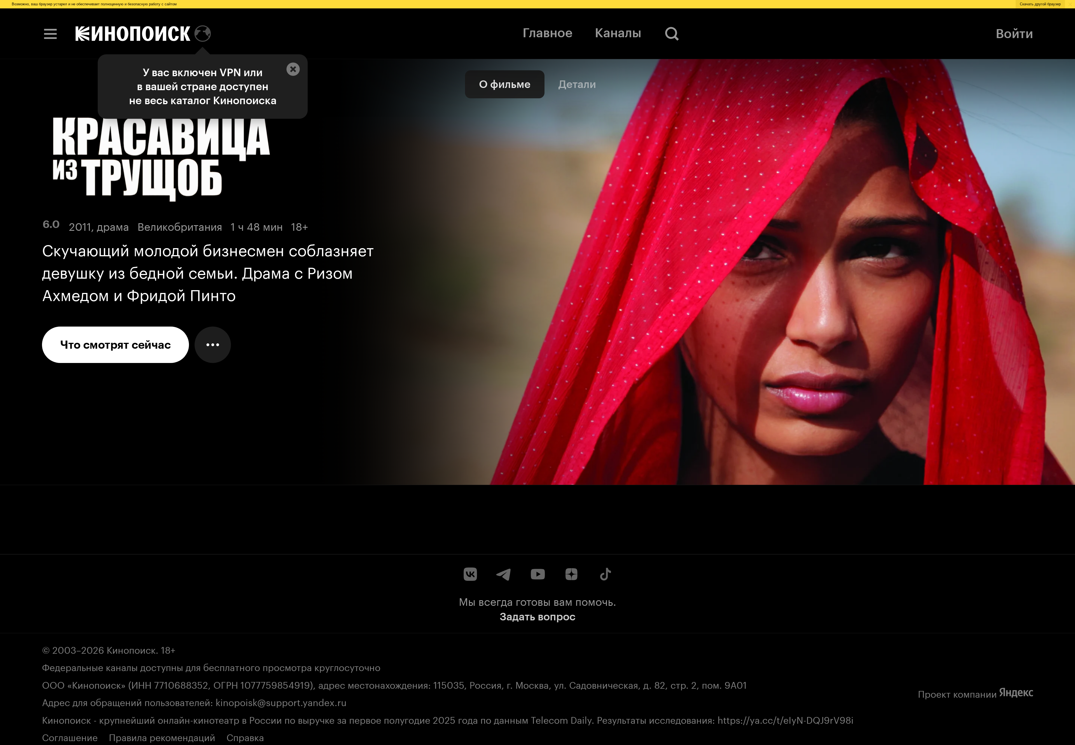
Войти (1014, 33)
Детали (577, 84)
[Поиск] (672, 33)
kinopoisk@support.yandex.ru (281, 701)
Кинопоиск (131, 648)
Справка (245, 736)
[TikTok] (604, 574)
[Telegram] (504, 574)
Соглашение (70, 736)
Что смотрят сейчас (115, 344)
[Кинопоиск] (133, 33)
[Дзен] (571, 574)
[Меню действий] (213, 345)
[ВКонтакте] (470, 574)
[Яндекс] (1016, 693)
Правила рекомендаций (162, 736)
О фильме (505, 84)
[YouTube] (537, 574)
